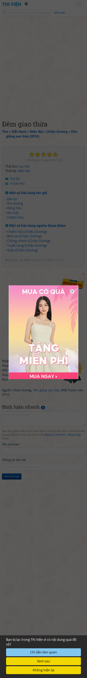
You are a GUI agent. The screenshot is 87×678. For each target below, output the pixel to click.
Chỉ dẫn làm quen (43, 652)
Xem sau (43, 661)
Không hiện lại (43, 670)
